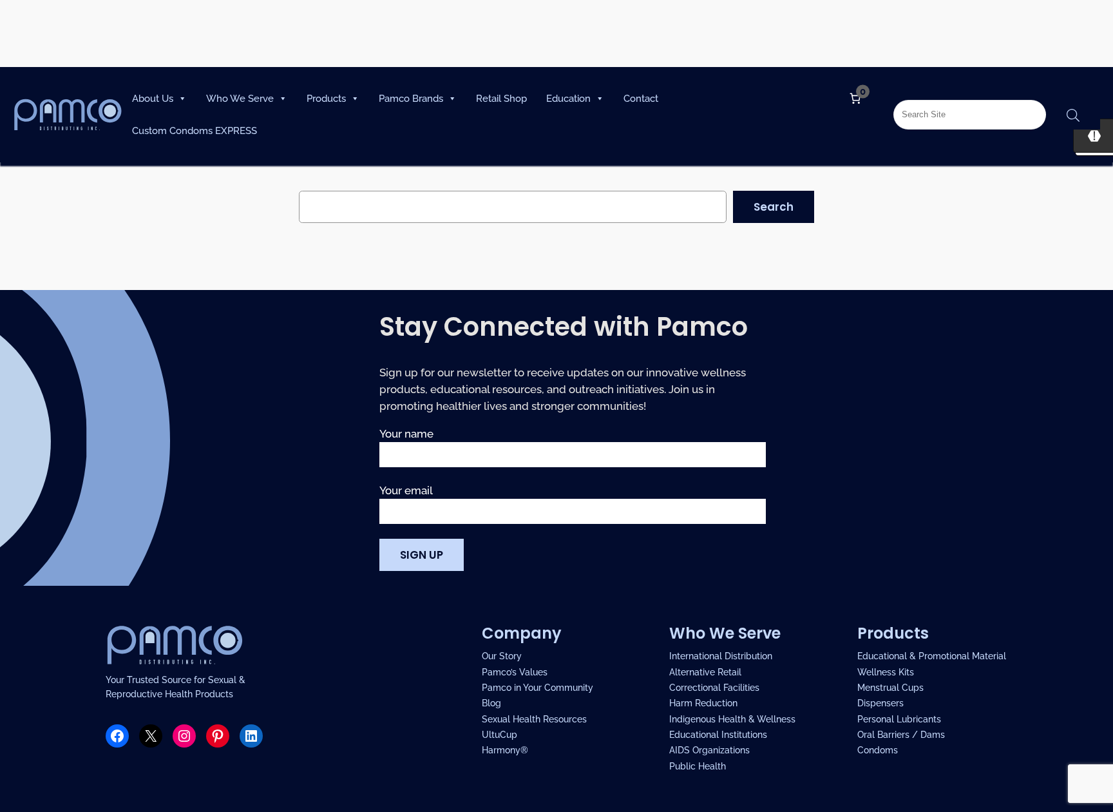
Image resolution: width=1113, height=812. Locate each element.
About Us (152, 98)
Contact (640, 98)
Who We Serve (240, 98)
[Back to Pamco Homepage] (67, 106)
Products (326, 98)
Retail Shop (501, 98)
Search (774, 207)
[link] (855, 98)
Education (568, 98)
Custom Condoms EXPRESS (194, 131)
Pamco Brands (411, 98)
